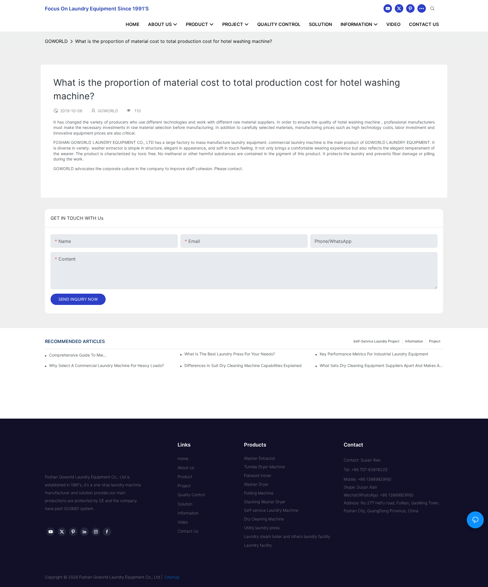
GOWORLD (56, 41)
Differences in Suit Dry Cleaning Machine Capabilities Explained (243, 365)
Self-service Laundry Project (376, 341)
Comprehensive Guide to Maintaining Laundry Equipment (79, 355)
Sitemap (171, 577)
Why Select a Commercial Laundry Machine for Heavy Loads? (106, 365)
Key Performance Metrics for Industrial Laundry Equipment (374, 353)
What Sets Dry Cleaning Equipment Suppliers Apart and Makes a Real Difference (381, 365)
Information (414, 341)
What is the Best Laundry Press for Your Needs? (229, 353)
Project (434, 341)
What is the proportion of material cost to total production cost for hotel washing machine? (173, 41)
